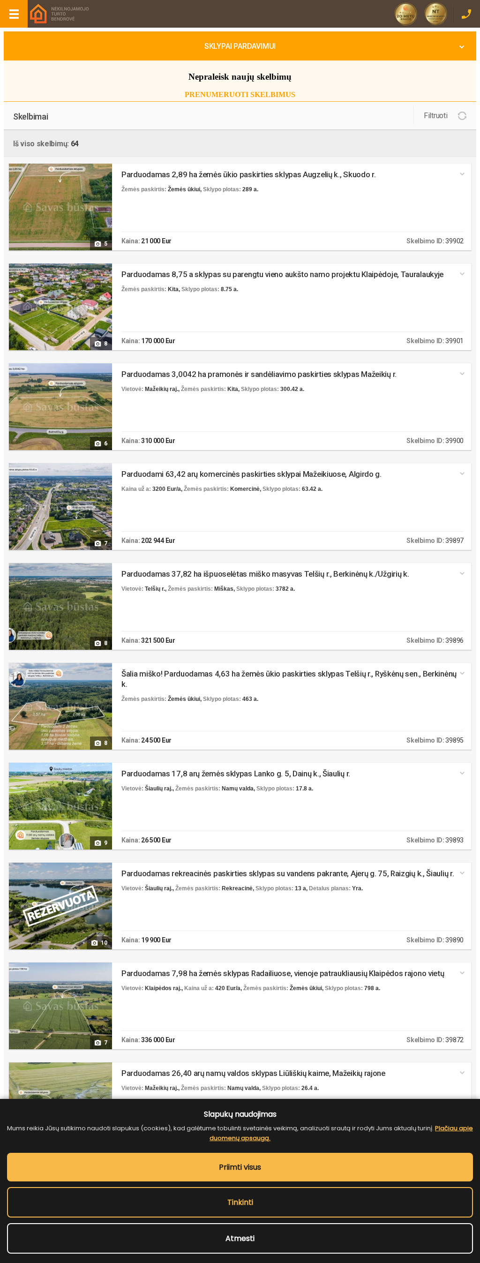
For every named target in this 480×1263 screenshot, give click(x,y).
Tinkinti (240, 1202)
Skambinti (466, 14)
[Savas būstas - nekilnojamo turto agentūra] (59, 14)
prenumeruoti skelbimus (240, 94)
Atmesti (240, 1238)
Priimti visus (240, 1167)
